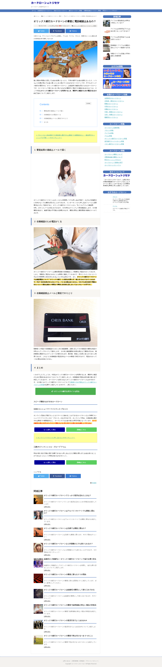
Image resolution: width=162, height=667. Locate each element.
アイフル (115, 206)
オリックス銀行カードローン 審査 (85, 26)
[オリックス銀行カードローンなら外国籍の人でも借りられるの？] (38, 547)
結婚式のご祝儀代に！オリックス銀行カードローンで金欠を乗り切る (70, 559)
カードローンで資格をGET (114, 162)
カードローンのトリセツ (78, 663)
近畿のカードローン (111, 109)
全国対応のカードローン (45, 10)
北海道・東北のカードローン (114, 101)
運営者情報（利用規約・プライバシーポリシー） (85, 661)
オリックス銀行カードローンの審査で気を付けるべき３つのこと (68, 636)
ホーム (34, 10)
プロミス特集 (109, 130)
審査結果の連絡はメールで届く (54, 111)
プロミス (115, 196)
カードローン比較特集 (112, 127)
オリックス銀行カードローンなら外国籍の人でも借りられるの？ (68, 544)
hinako (94, 483)
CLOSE (88, 103)
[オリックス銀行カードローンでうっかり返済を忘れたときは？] (38, 499)
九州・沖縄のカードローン (114, 114)
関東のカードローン (111, 104)
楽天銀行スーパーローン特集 (114, 141)
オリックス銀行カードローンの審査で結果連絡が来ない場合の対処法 (70, 605)
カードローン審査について (114, 154)
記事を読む (47, 507)
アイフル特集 (109, 133)
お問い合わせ (66, 661)
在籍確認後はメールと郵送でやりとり (56, 118)
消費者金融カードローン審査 (92, 10)
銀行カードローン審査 (75, 10)
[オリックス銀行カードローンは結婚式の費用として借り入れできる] (38, 593)
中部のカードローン (111, 106)
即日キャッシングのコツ (110, 10)
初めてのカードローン (60, 10)
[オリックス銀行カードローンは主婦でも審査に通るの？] (38, 532)
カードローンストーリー (113, 165)
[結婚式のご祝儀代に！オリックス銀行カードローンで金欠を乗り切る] (38, 563)
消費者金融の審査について (114, 157)
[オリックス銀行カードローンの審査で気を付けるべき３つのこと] (38, 639)
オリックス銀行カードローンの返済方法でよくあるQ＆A (65, 620)
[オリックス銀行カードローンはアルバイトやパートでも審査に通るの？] (38, 514)
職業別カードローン (111, 117)
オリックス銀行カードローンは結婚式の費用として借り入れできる (69, 590)
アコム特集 (108, 136)
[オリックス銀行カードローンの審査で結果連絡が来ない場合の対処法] (38, 609)
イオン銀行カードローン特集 (114, 144)
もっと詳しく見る (50, 429)
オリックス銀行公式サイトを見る (67, 391)
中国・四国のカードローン (114, 112)
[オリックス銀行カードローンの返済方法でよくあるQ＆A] (38, 624)
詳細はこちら (81, 429)
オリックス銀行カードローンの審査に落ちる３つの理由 (65, 574)
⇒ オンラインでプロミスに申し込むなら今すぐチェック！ (55, 437)
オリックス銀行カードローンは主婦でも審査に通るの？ (65, 528)
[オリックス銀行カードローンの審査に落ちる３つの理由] (38, 578)
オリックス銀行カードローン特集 (116, 138)
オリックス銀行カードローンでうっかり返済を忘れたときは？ (67, 495)
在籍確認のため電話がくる (52, 114)
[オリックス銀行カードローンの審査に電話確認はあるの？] (73, 31)
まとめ (46, 122)
